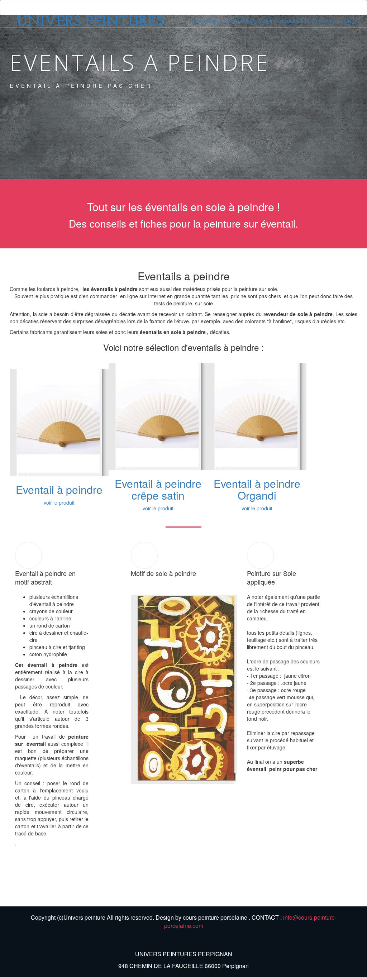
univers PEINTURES (90, 22)
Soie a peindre (224, 20)
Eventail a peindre (301, 20)
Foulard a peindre (261, 20)
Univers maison (339, 20)
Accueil (200, 20)
